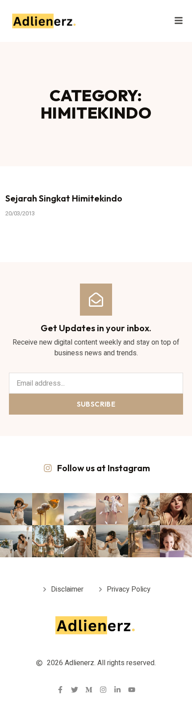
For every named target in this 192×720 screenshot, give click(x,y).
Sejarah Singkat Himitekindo (63, 198)
